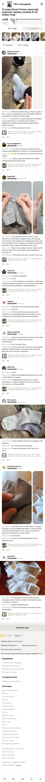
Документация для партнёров (13, 669)
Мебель (4, 693)
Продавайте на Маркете (11, 666)
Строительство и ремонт (11, 737)
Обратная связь (7, 752)
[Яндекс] (18, 765)
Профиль (40, 779)
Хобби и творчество (9, 718)
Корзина (31, 779)
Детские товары (8, 740)
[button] (6, 36)
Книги (4, 725)
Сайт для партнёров (9, 672)
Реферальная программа (11, 681)
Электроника (7, 703)
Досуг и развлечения (9, 690)
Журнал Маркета (8, 758)
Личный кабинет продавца (11, 663)
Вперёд (17, 636)
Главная (4, 779)
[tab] (6, 36)
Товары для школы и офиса (12, 728)
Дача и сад (6, 722)
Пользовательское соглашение (13, 749)
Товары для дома (8, 709)
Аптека (4, 712)
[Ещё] (41, 52)
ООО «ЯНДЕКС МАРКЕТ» (17, 762)
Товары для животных (10, 734)
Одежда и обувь (8, 706)
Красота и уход (7, 715)
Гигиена (5, 700)
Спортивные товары (9, 731)
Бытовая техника (8, 697)
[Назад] (3, 4)
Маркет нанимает (8, 755)
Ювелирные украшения (10, 743)
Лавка (13, 779)
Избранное (22, 779)
